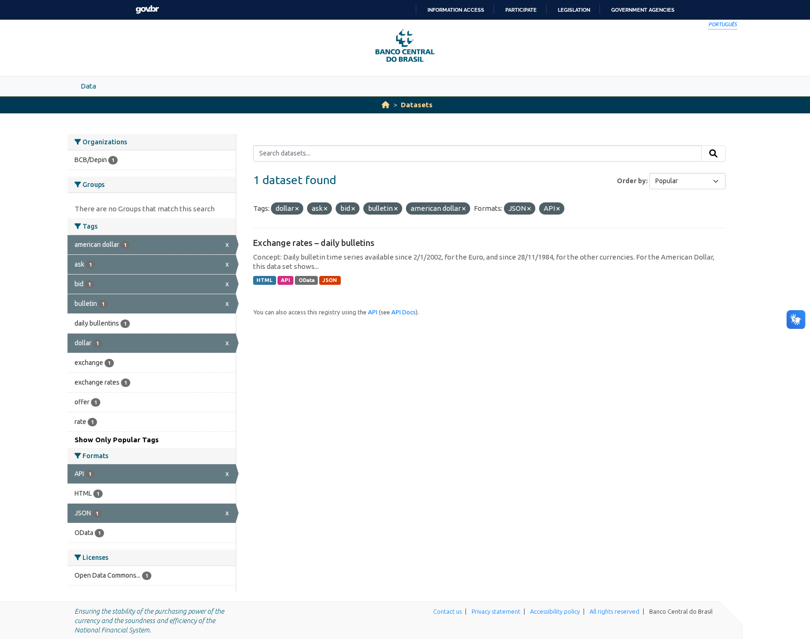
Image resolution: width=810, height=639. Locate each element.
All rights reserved (614, 611)
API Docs (403, 312)
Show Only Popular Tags (117, 440)
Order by (631, 181)
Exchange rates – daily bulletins (314, 242)
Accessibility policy (555, 611)
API (285, 280)
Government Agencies (643, 10)
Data (88, 86)
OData (307, 280)
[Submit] (713, 153)
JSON (329, 280)
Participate (521, 10)
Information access (456, 10)
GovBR (147, 9)
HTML (264, 280)
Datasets (417, 105)
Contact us (447, 611)
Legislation (574, 10)
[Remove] (297, 209)
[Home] (386, 105)
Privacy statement (496, 611)
